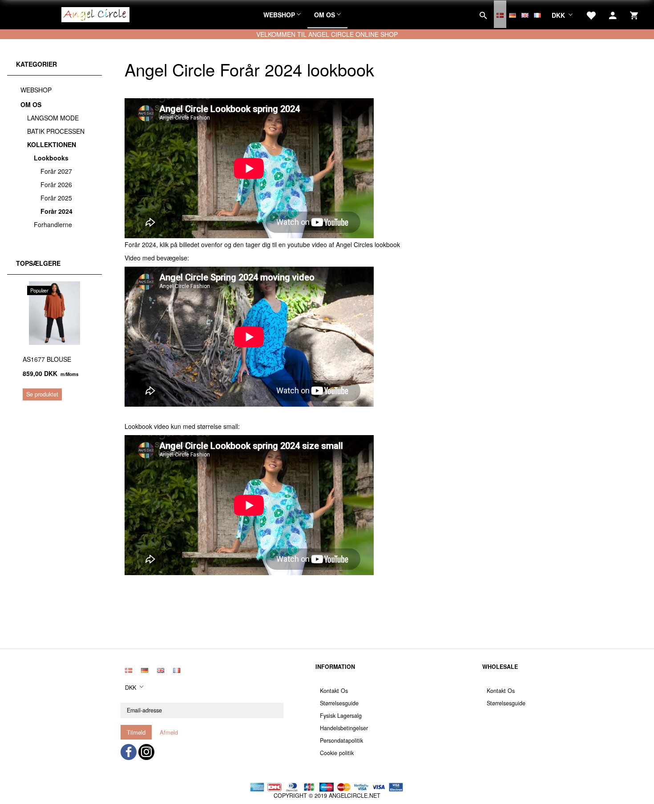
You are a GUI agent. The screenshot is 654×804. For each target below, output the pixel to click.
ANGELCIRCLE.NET (354, 796)
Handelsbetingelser (344, 728)
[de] (512, 14)
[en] (525, 14)
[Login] (612, 14)
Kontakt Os (334, 691)
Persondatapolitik (341, 740)
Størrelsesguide (339, 703)
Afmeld (169, 732)
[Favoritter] (590, 14)
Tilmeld (136, 732)
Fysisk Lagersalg (341, 716)
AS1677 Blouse (47, 359)
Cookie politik (337, 753)
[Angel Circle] (95, 13)
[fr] (537, 14)
